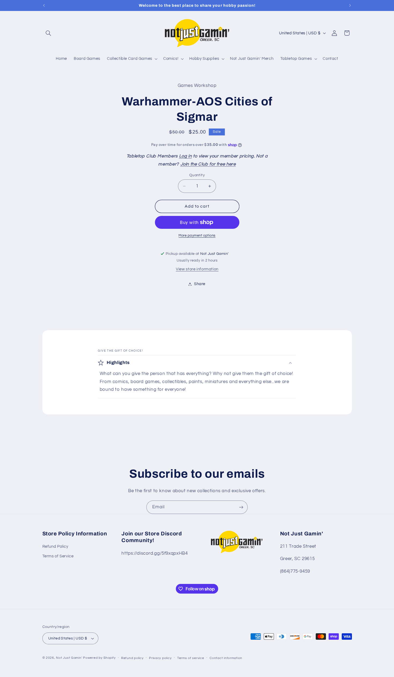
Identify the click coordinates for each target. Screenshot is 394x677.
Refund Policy (55, 546)
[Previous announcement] (44, 5)
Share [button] (199, 284)
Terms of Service (58, 556)
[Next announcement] (350, 5)
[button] (48, 33)
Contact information (226, 658)
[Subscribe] (241, 507)
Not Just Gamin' (69, 657)
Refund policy (132, 658)
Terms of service (190, 658)
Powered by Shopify (99, 657)
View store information (197, 269)
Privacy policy (160, 658)
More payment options (197, 235)
